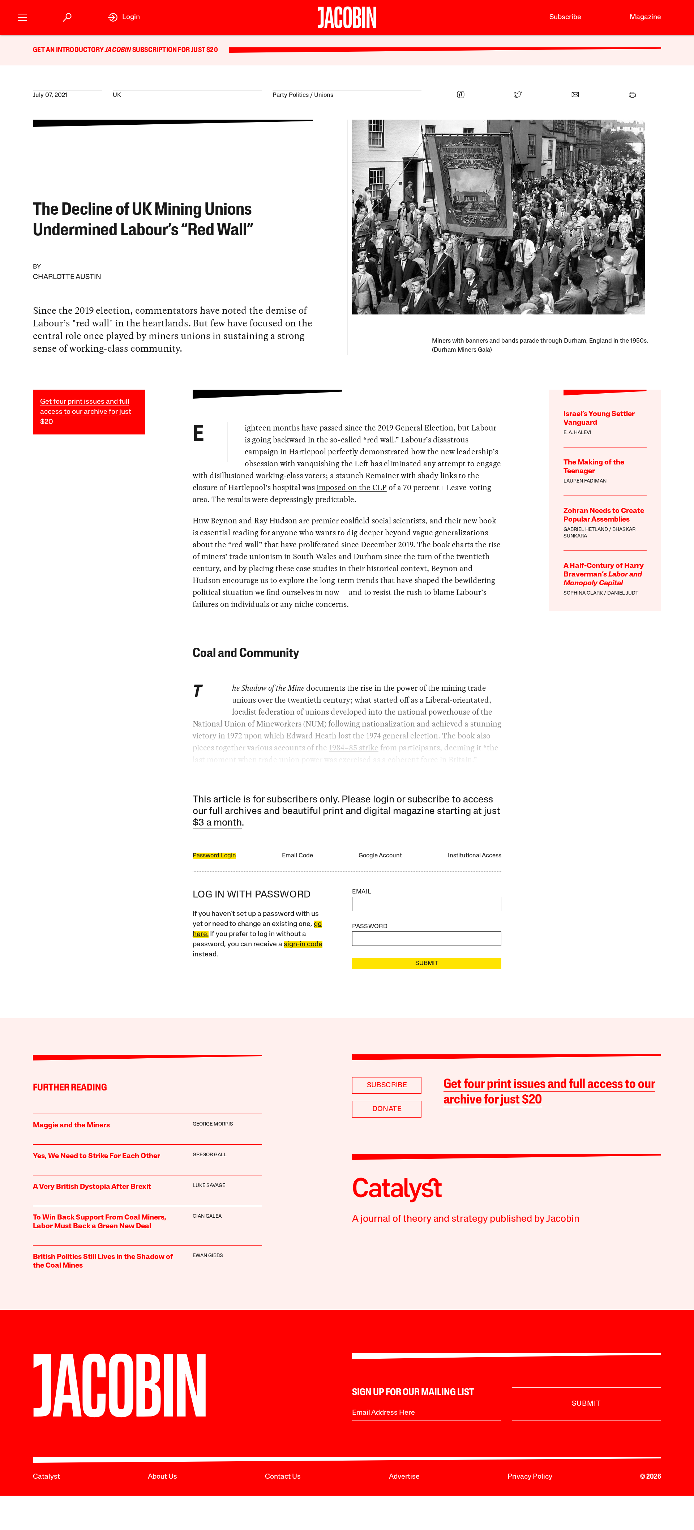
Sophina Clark (583, 593)
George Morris (213, 1124)
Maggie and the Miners (71, 1125)
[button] (22, 16)
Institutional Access (474, 856)
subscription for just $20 (174, 50)
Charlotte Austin (67, 277)
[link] (124, 17)
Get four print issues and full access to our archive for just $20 (85, 412)
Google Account (380, 856)
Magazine (645, 17)
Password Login (214, 856)
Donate (387, 1109)
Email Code (297, 856)
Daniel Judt (622, 593)
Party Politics (291, 95)
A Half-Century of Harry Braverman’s (604, 574)
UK (117, 95)
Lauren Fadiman (585, 481)
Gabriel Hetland (586, 529)
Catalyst (46, 1476)
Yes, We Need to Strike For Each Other (96, 1156)
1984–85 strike (353, 747)
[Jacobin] (347, 17)
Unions (323, 95)
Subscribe (565, 17)
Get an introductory (69, 50)
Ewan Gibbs (208, 1256)
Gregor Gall (210, 1155)
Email (361, 892)
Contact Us (283, 1476)
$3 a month (217, 823)
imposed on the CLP (352, 487)
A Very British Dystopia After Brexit (92, 1187)
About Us (162, 1476)
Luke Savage (209, 1185)
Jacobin (118, 50)
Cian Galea (207, 1216)
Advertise (404, 1476)
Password (369, 926)
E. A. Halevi (577, 433)
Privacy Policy (529, 1476)
